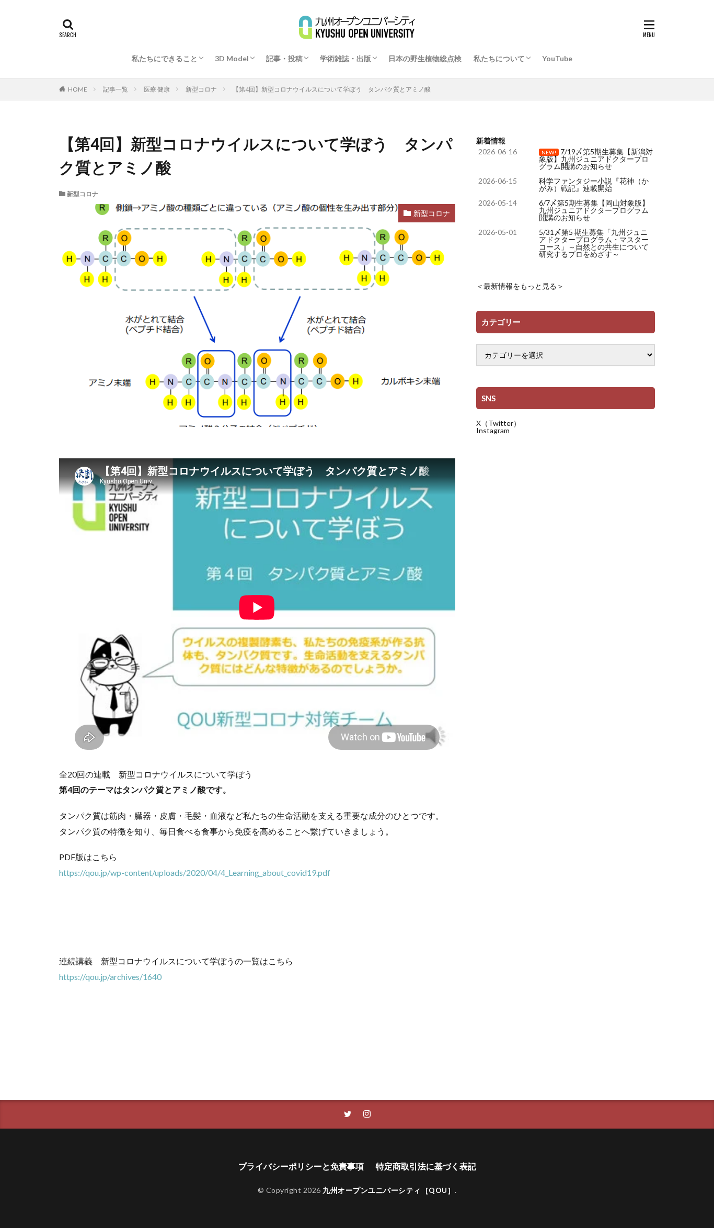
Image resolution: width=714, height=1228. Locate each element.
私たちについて (499, 58)
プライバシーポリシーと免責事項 (301, 1166)
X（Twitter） (498, 423)
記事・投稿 (284, 58)
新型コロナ (201, 89)
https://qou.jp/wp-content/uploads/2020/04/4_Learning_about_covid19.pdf (194, 872)
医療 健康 (157, 89)
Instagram (493, 430)
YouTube (557, 58)
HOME (77, 89)
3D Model (232, 58)
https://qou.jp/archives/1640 (110, 977)
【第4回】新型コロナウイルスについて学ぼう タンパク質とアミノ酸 (332, 89)
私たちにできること (165, 58)
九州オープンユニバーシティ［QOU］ (389, 1190)
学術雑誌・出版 (345, 58)
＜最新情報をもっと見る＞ (520, 285)
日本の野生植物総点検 (425, 58)
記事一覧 (115, 89)
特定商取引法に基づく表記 (426, 1166)
